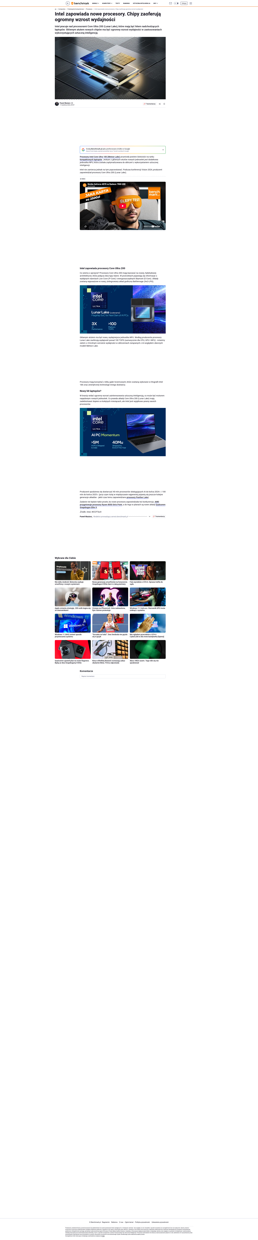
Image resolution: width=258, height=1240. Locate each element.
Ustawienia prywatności (160, 1222)
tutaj (103, 1236)
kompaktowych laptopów (91, 159)
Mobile (94, 3)
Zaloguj (184, 3)
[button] (176, 3)
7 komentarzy (151, 104)
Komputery (106, 3)
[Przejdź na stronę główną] (68, 5)
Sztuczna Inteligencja (141, 3)
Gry (154, 3)
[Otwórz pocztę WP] (170, 3)
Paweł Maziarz (65, 103)
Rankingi (126, 3)
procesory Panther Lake (137, 497)
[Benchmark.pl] (81, 3)
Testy (117, 3)
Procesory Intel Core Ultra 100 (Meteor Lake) (100, 157)
